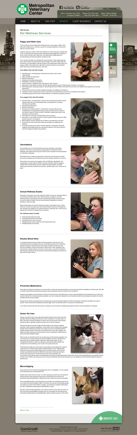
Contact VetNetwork (80, 431)
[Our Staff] (50, 21)
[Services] (64, 21)
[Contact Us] (102, 21)
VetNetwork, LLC (68, 431)
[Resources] (82, 21)
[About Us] (35, 21)
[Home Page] (22, 21)
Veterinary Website (56, 431)
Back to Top (24, 410)
